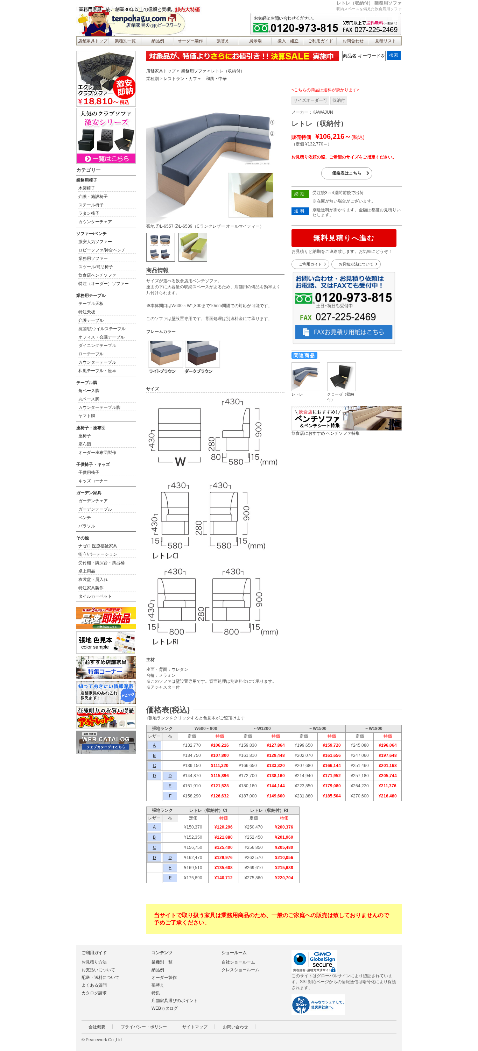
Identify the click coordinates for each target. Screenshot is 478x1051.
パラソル (86, 526)
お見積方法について (356, 264)
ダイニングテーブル (97, 345)
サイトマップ (195, 1026)
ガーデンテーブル (95, 509)
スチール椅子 (91, 205)
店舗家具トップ (92, 40)
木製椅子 (86, 188)
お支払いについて (98, 969)
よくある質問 (94, 985)
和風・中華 (216, 78)
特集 (156, 992)
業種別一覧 (125, 40)
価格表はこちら (346, 173)
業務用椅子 (86, 180)
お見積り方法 (94, 962)
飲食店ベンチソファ (97, 275)
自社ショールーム (238, 962)
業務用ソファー (93, 258)
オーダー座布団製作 (97, 452)
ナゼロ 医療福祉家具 (97, 546)
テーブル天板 (91, 303)
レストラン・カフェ (182, 78)
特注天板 (86, 312)
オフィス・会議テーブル (101, 337)
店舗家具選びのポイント (175, 1000)
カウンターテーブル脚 (99, 407)
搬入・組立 (287, 40)
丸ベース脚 (88, 399)
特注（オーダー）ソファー (103, 283)
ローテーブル (91, 353)
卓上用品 (86, 571)
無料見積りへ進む (344, 238)
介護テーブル (91, 320)
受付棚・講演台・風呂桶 (101, 562)
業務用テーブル (91, 295)
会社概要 (97, 1026)
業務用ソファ (193, 71)
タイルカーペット (95, 596)
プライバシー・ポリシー (144, 1026)
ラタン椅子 (88, 213)
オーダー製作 (190, 40)
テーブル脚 (86, 382)
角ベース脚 (88, 390)
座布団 (84, 444)
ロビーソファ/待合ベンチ (102, 250)
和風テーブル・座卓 (97, 370)
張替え (223, 40)
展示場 (255, 40)
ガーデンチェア (93, 500)
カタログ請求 (94, 992)
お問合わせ (353, 40)
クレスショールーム (240, 969)
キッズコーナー (93, 480)
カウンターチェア (95, 221)
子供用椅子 (88, 472)
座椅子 (84, 435)
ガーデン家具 (88, 492)
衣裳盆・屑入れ (93, 579)
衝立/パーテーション (97, 554)
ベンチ (84, 517)
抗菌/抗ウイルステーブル (102, 328)
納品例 (158, 40)
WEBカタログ (165, 1008)
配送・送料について (100, 977)
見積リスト (385, 40)
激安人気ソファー (95, 241)
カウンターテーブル (97, 362)
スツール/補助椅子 (95, 266)
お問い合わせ (235, 1026)
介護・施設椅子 (93, 196)
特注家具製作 (91, 587)
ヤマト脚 (86, 415)
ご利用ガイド (320, 40)
